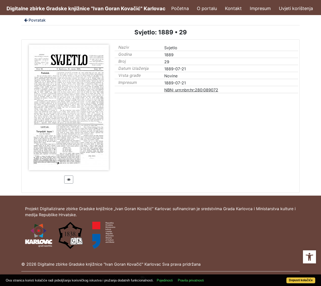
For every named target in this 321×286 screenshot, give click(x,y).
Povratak (37, 20)
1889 (169, 54)
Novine (171, 75)
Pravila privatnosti (191, 280)
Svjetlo (170, 47)
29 (166, 61)
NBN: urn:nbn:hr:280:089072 (191, 89)
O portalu (207, 8)
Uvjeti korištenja (296, 8)
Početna (180, 8)
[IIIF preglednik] (68, 180)
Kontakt (233, 8)
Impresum (260, 8)
